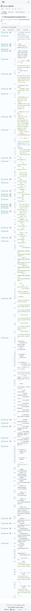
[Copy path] (1, 21)
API (26, 609)
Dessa (5, 6)
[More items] (29, 12)
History (18, 29)
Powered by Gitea (11, 605)
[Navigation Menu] (28, 2)
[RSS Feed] (2, 9)
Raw (4, 29)
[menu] (6, 609)
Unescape (25, 29)
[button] (10, 32)
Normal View (11, 29)
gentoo (11, 6)
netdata (15, 19)
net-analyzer (8, 19)
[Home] (3, 2)
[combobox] (10, 23)
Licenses (20, 609)
